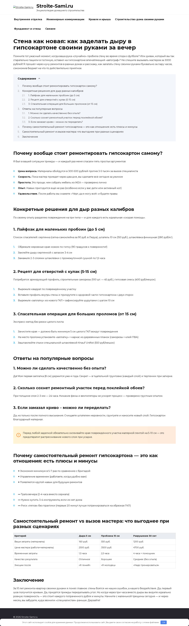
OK (163, 622)
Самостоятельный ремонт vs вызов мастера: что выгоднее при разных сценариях (72, 131)
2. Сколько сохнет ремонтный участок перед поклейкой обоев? (65, 117)
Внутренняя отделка (28, 19)
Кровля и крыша (100, 19)
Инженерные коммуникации (65, 19)
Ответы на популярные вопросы (42, 108)
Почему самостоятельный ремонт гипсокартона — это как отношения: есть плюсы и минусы (79, 126)
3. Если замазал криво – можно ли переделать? (55, 122)
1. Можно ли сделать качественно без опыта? (54, 113)
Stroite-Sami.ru (54, 6)
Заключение (30, 136)
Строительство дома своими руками (139, 19)
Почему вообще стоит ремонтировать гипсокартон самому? (59, 86)
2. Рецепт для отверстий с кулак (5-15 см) (51, 99)
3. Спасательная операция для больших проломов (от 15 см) (62, 104)
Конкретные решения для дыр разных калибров (52, 91)
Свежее (50, 28)
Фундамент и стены (27, 28)
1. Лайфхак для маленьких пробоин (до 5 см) (53, 95)
